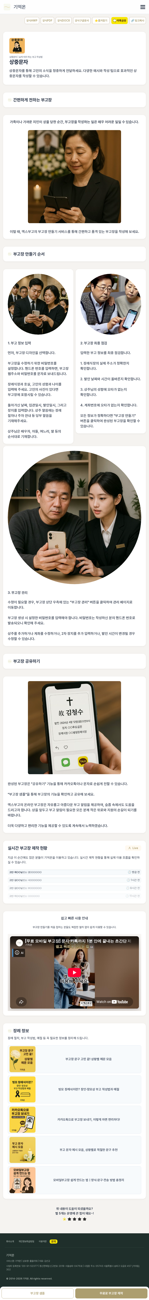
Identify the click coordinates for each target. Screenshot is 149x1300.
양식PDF (47, 20)
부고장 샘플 (37, 1293)
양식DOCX (63, 20)
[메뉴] (143, 7)
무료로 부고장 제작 (111, 1293)
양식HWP (31, 20)
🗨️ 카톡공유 (119, 20)
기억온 (20, 7)
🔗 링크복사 (137, 20)
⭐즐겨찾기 (101, 20)
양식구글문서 (82, 20)
